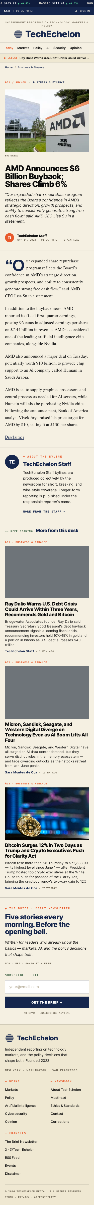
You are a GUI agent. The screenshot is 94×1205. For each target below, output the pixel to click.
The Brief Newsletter (21, 1142)
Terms (9, 1197)
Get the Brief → (47, 1002)
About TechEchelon (66, 1090)
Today (8, 48)
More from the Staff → (44, 511)
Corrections (60, 1122)
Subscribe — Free (22, 975)
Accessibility (45, 1197)
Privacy (24, 1197)
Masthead (58, 1098)
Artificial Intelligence (21, 1106)
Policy (37, 48)
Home (9, 67)
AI (47, 48)
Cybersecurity (16, 1114)
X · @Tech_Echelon (20, 1150)
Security (59, 48)
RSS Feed (12, 1158)
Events (10, 1166)
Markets (23, 48)
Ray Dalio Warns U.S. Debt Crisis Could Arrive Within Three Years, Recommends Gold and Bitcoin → (55, 58)
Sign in (85, 10)
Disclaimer (14, 437)
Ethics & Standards (65, 1106)
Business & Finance (31, 67)
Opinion (76, 48)
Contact (57, 1114)
